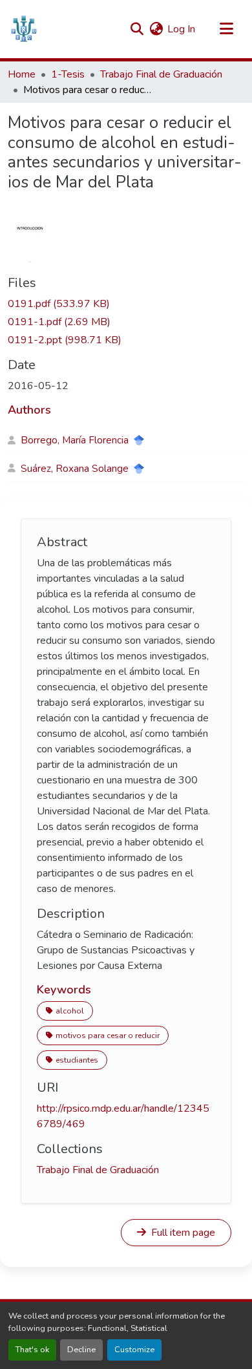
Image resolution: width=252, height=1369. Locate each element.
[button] (23, 29)
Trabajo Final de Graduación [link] (161, 74)
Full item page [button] (182, 1233)
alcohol (70, 1011)
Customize (134, 1349)
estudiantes (77, 1060)
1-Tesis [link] (68, 74)
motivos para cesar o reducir (108, 1035)
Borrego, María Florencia (75, 440)
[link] (126, 304)
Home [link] (22, 74)
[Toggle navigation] (226, 29)
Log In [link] (181, 29)
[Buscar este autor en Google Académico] (139, 440)
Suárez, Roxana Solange (75, 468)
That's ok (32, 1349)
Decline (81, 1349)
